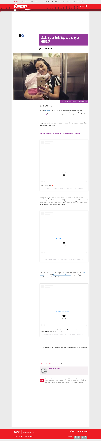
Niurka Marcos (84, 2)
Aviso (85, 431)
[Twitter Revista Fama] (78, 437)
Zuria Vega (48, 111)
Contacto (80, 431)
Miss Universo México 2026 (27, 2)
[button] (20, 35)
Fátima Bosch (37, 2)
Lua (72, 364)
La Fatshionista (69, 2)
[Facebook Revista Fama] (75, 437)
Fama (20, 10)
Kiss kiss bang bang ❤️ (47, 185)
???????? (43, 256)
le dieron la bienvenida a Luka (62, 275)
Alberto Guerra (57, 188)
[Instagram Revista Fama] (82, 437)
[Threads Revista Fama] (85, 437)
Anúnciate (73, 431)
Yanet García (76, 2)
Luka (75, 364)
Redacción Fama (44, 105)
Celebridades (28, 10)
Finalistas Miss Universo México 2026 (49, 2)
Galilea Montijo (61, 2)
